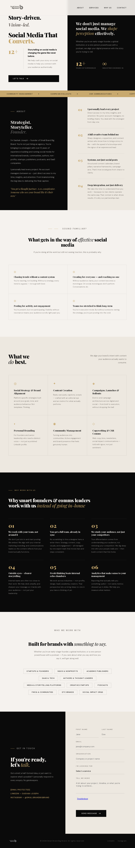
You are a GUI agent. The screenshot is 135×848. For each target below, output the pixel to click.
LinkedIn (111, 841)
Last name (107, 729)
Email (79, 742)
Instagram (122, 841)
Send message (89, 813)
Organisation (83, 754)
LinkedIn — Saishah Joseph (25, 793)
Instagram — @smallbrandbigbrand (30, 797)
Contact (122, 8)
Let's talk (18, 79)
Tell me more (83, 778)
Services (94, 8)
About (80, 8)
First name (81, 729)
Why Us (108, 8)
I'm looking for (84, 766)
